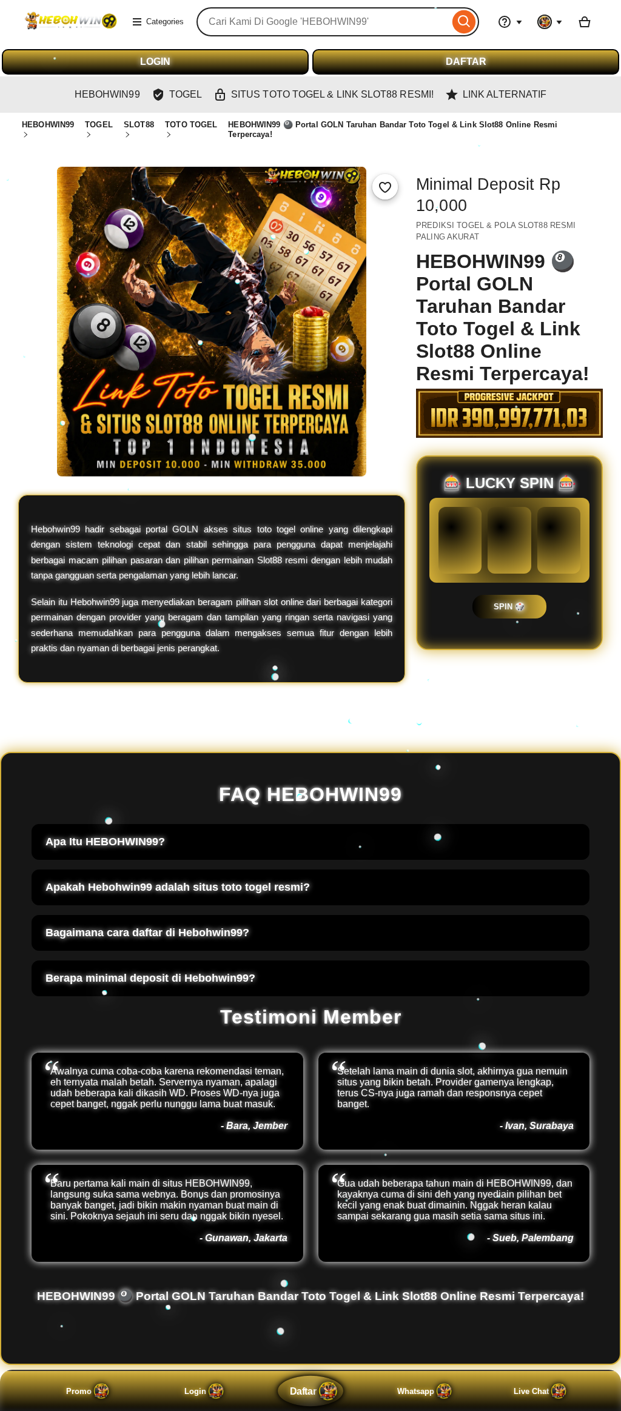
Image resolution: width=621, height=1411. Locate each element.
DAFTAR (466, 61)
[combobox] (322, 21)
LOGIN (155, 61)
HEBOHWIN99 (48, 124)
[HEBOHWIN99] (70, 29)
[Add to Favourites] (385, 186)
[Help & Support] (510, 21)
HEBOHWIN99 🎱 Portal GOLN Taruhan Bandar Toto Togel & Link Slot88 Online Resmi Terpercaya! (310, 1296)
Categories (165, 21)
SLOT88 (139, 124)
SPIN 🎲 (509, 606)
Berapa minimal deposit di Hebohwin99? (150, 978)
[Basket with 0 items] (584, 21)
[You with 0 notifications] (550, 21)
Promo (79, 1391)
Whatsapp (415, 1391)
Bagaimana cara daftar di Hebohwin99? (147, 933)
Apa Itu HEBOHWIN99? (105, 842)
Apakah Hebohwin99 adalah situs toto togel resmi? (177, 887)
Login (195, 1391)
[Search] (464, 21)
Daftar (303, 1391)
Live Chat (531, 1391)
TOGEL (99, 124)
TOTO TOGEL (191, 124)
